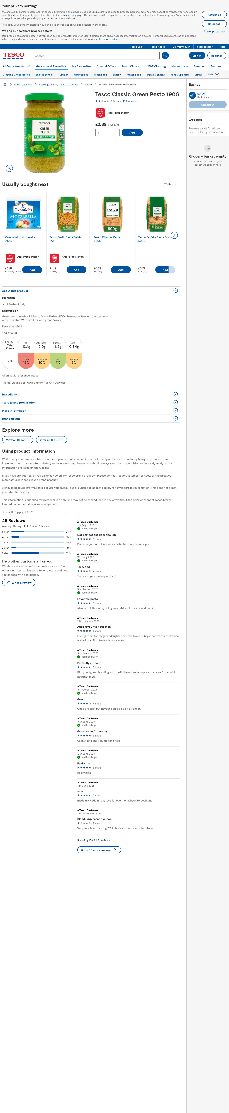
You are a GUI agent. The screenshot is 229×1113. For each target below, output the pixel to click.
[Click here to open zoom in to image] (9, 168)
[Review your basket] (192, 95)
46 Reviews (129, 101)
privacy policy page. (71, 15)
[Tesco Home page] (14, 55)
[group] (23, 235)
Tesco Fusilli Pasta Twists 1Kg (66, 239)
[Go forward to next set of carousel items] (174, 235)
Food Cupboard (23, 84)
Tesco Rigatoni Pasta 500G (107, 239)
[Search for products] (165, 55)
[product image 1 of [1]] (44, 133)
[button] (137, 46)
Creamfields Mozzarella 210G (20, 239)
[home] (5, 84)
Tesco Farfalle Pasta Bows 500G (155, 239)
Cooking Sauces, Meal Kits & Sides (58, 84)
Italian (88, 84)
